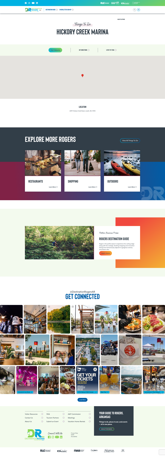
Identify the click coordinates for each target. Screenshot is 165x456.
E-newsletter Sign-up (65, 10)
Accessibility (74, 436)
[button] (82, 75)
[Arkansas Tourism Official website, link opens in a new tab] (109, 450)
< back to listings (121, 19)
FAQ (48, 414)
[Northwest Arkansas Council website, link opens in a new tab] (79, 451)
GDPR (72, 435)
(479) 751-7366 (110, 50)
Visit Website (55, 50)
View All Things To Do (130, 140)
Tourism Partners (52, 418)
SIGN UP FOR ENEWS (106, 429)
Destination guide (50, 10)
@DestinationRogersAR (82, 291)
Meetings (71, 418)
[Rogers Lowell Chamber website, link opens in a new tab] (45, 451)
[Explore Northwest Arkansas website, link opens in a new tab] (94, 450)
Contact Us (29, 418)
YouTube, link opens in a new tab (33, 3)
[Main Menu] (138, 9)
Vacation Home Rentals (76, 421)
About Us (28, 421)
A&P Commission (74, 414)
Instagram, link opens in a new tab (29, 3)
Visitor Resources (31, 414)
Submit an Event (52, 421)
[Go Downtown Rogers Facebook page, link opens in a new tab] (62, 450)
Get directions (83, 50)
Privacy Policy (74, 433)
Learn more (105, 253)
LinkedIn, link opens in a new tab (37, 3)
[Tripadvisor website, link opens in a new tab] (123, 450)
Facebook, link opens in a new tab (26, 3)
